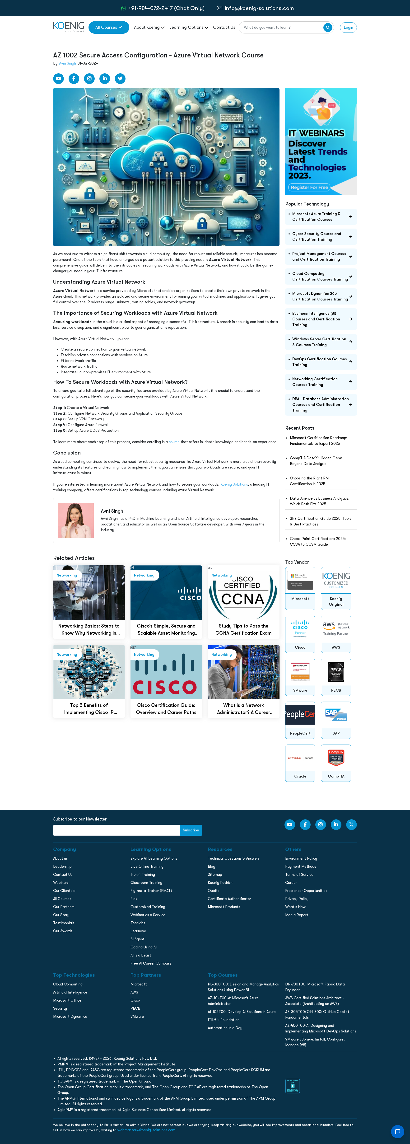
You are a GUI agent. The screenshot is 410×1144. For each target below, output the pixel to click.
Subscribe (191, 830)
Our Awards (62, 931)
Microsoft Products (224, 907)
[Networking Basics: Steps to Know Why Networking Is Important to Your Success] (89, 592)
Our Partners (64, 907)
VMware (137, 1016)
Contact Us (224, 27)
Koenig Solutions (234, 484)
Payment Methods (300, 866)
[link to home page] (68, 27)
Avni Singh (67, 63)
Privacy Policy (296, 899)
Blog (211, 866)
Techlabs (137, 923)
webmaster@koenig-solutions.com (146, 1130)
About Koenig (147, 27)
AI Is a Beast (140, 955)
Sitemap (215, 874)
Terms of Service (299, 874)
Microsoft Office (67, 1000)
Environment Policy (301, 858)
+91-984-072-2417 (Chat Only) (166, 8)
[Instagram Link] (89, 78)
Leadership (62, 866)
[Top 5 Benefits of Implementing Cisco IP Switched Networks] (89, 672)
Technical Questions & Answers (234, 858)
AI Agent (137, 939)
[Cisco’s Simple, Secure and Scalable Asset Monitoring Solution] (166, 592)
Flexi (134, 899)
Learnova (138, 931)
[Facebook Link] (74, 78)
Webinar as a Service (147, 915)
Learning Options (187, 27)
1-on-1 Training (142, 874)
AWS (134, 992)
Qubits (213, 891)
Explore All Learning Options (153, 858)
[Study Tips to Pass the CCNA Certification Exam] (244, 592)
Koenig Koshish (220, 883)
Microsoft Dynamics (70, 1016)
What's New (295, 907)
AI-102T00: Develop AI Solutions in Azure (242, 1012)
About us (60, 858)
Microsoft (138, 984)
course (174, 442)
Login (348, 27)
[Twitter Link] (120, 78)
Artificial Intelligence (70, 992)
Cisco (135, 1000)
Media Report (296, 915)
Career (291, 883)
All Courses (106, 27)
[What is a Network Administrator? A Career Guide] (244, 672)
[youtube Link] (58, 78)
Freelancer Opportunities (306, 891)
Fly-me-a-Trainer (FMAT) (151, 891)
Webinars (61, 883)
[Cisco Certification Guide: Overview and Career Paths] (166, 672)
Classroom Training (146, 883)
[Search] (327, 27)
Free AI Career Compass (150, 963)
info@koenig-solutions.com (259, 8)
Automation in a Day (225, 1028)
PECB (135, 1008)
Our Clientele (64, 891)
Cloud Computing (68, 984)
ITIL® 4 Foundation (223, 1020)
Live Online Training (146, 866)
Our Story (61, 915)
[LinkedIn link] (104, 78)
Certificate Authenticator (229, 899)
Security (60, 1008)
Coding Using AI (143, 947)
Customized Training (147, 907)
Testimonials (63, 923)
